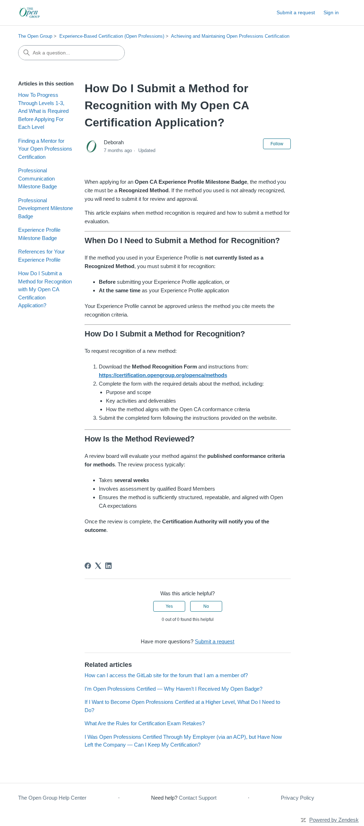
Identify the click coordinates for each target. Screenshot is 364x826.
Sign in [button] (331, 12)
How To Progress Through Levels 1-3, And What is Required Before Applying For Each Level (43, 111)
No (206, 606)
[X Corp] (98, 566)
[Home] (30, 12)
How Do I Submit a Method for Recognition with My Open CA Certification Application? (45, 289)
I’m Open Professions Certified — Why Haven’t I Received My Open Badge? (173, 689)
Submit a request (296, 12)
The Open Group (35, 36)
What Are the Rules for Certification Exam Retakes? (145, 723)
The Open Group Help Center (52, 798)
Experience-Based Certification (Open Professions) (111, 36)
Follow (277, 143)
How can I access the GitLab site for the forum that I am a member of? (166, 675)
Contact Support (197, 798)
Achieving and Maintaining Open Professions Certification (230, 36)
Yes (169, 606)
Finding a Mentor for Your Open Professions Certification (45, 149)
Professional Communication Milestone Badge (37, 178)
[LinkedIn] (108, 566)
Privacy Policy (297, 798)
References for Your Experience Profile (41, 256)
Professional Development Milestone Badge (45, 208)
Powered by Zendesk (334, 820)
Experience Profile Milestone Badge (39, 234)
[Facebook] (88, 566)
